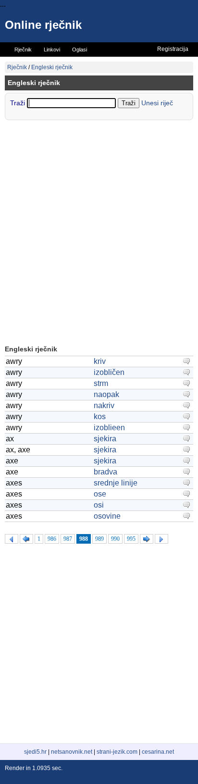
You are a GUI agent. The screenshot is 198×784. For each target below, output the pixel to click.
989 (99, 538)
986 (52, 538)
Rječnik (17, 67)
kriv (100, 361)
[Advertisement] (99, 234)
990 (115, 538)
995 (131, 538)
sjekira (105, 439)
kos (100, 416)
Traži (18, 103)
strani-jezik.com (117, 751)
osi (99, 505)
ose (100, 494)
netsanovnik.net (71, 751)
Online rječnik (43, 24)
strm (101, 383)
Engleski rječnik (52, 67)
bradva (105, 472)
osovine (107, 516)
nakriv (104, 405)
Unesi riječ (157, 103)
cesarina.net (158, 751)
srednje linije (115, 483)
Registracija (172, 49)
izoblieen (109, 427)
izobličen (109, 372)
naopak (106, 394)
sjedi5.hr (35, 751)
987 (67, 538)
